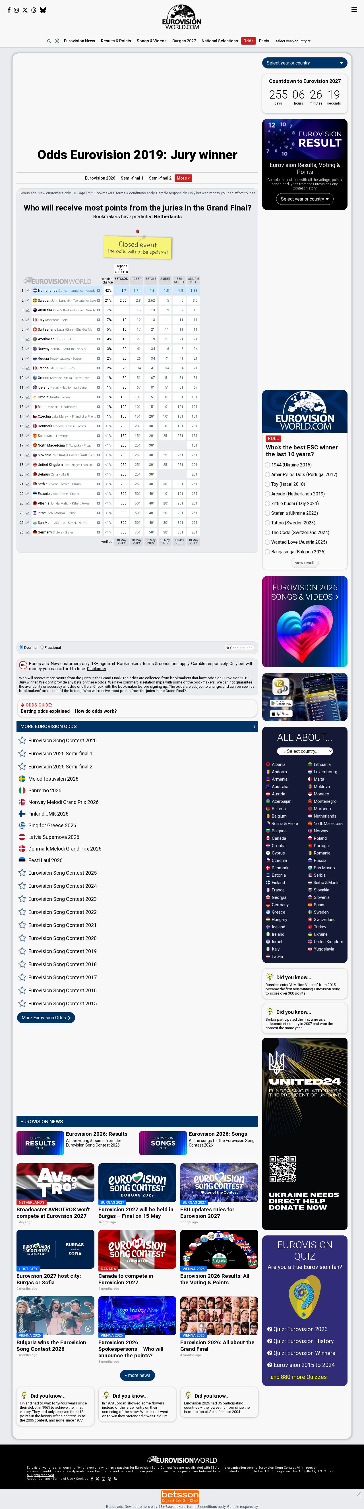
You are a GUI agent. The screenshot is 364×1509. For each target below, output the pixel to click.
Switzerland (64, 330)
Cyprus (54, 397)
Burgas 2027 (184, 41)
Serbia (59, 484)
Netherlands (66, 291)
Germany (55, 532)
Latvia (277, 956)
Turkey (319, 926)
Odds (248, 41)
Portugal (321, 845)
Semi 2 (160, 178)
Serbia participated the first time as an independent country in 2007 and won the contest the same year (299, 1019)
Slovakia (321, 890)
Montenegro (325, 801)
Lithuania (322, 764)
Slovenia (66, 455)
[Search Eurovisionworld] (49, 41)
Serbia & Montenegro (329, 882)
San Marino (62, 523)
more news (138, 1375)
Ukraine (320, 934)
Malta (57, 407)
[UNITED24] (305, 1134)
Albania (63, 503)
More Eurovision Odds (44, 1017)
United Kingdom (328, 941)
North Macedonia (328, 823)
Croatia (278, 845)
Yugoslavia (323, 949)
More (182, 178)
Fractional (52, 647)
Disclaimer (96, 668)
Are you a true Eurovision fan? (305, 1267)
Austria (278, 794)
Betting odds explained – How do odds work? (69, 708)
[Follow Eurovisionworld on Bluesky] (43, 10)
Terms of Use (63, 1479)
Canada (278, 838)
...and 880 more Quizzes (297, 1376)
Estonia (58, 494)
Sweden (66, 301)
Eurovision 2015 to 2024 (303, 1365)
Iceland (62, 387)
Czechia (66, 416)
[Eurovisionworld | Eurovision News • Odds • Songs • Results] (181, 17)
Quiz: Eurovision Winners (303, 1353)
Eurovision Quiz (305, 1250)
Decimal (30, 647)
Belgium (279, 816)
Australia (66, 310)
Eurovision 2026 (100, 178)
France (56, 368)
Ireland (277, 934)
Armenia (279, 779)
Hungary (279, 919)
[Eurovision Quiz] (305, 1297)
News (79, 41)
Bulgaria (279, 830)
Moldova (321, 786)
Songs (152, 41)
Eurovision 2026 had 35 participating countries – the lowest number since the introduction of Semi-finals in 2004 (217, 1403)
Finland (278, 882)
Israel (56, 513)
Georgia (278, 897)
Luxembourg (325, 771)
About (31, 1479)
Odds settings (241, 648)
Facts (264, 41)
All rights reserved (40, 1475)
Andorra (279, 771)
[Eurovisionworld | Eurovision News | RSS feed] (115, 1479)
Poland (320, 838)
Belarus (53, 474)
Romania (321, 853)
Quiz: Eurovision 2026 (300, 1329)
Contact (44, 1479)
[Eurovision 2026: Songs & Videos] (304, 634)
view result (305, 562)
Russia (60, 358)
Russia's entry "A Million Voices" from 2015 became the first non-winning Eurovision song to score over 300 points (303, 984)
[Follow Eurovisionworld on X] (25, 10)
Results (116, 41)
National (220, 41)
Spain (53, 436)
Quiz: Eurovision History (303, 1341)
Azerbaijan (57, 339)
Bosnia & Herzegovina (287, 823)
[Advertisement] (137, 97)
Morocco (322, 808)
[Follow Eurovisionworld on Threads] (34, 10)
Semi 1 (132, 178)
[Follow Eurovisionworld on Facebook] (9, 10)
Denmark (61, 426)
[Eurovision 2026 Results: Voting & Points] (305, 140)
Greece (63, 378)
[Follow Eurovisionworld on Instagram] (16, 10)
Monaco (321, 794)
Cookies (82, 1479)
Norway (61, 349)
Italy (53, 320)
